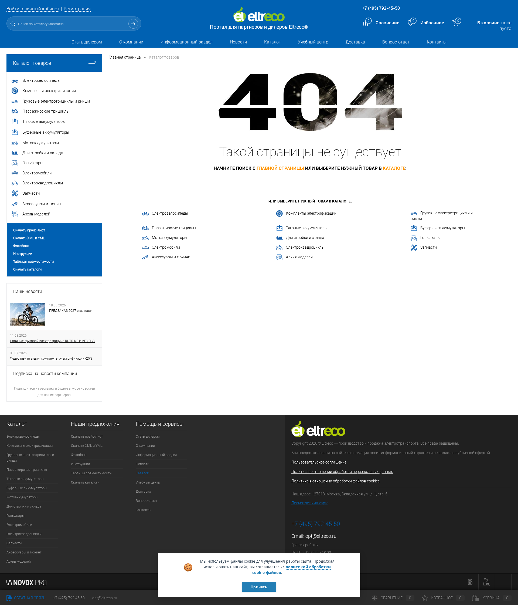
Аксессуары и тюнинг (171, 257)
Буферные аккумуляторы (442, 228)
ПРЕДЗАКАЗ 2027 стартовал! (71, 311)
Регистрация (77, 8)
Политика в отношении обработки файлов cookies (335, 481)
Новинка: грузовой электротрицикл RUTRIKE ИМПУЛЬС (52, 341)
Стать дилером (86, 42)
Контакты (437, 42)
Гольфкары (430, 237)
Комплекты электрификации (311, 213)
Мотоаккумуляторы (169, 237)
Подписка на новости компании (45, 373)
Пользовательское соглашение (318, 462)
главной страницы (280, 168)
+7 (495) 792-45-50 (381, 8)
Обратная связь (29, 598)
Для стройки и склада (305, 237)
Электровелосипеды (170, 213)
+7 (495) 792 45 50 (69, 598)
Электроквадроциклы (305, 247)
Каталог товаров (32, 63)
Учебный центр (313, 42)
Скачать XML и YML (29, 238)
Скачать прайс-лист (29, 230)
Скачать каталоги (27, 269)
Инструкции (22, 254)
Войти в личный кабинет (32, 8)
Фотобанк (21, 246)
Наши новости (27, 291)
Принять (259, 587)
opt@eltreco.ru (320, 536)
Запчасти (428, 247)
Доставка (355, 42)
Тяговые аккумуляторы (307, 228)
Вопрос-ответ (396, 42)
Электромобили (166, 247)
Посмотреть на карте (309, 503)
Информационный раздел (187, 42)
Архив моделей (299, 257)
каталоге (394, 168)
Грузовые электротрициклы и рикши (442, 216)
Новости (238, 42)
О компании (131, 42)
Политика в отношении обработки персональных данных (342, 471)
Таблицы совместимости (33, 261)
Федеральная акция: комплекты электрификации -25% (51, 358)
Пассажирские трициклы (174, 228)
